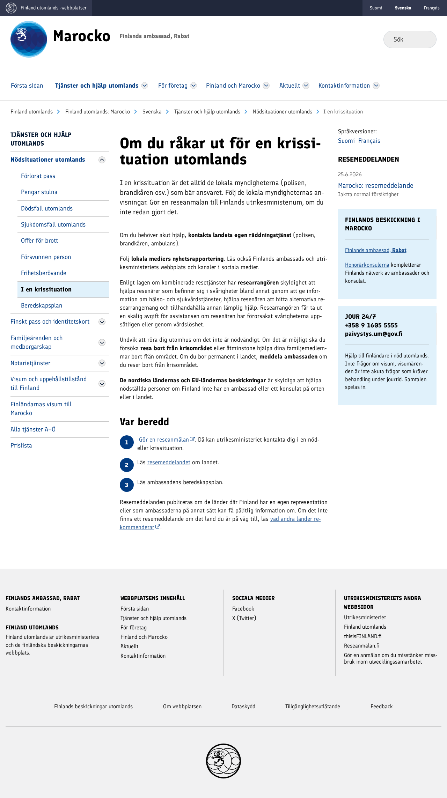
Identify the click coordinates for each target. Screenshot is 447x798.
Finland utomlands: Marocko (97, 111)
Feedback (382, 706)
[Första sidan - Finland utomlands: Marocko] (28, 38)
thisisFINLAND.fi (363, 636)
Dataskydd (243, 706)
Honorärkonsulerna (367, 264)
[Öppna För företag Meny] (194, 86)
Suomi (376, 7)
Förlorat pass (38, 176)
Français (432, 7)
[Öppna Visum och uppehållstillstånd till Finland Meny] (102, 384)
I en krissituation (46, 289)
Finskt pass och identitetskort (49, 321)
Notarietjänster (30, 363)
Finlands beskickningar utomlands (93, 706)
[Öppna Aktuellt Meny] (306, 86)
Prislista (21, 445)
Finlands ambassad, (375, 250)
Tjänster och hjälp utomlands (206, 111)
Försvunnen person (46, 257)
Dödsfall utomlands (47, 208)
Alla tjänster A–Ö (33, 429)
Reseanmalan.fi (362, 645)
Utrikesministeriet (365, 617)
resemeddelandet (168, 462)
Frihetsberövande (43, 273)
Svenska (151, 111)
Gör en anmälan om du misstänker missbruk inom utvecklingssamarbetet (390, 658)
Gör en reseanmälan (164, 439)
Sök (425, 39)
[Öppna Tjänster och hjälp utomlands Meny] (144, 86)
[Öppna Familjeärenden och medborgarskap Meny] (102, 342)
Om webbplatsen (182, 706)
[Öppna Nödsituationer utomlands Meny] (102, 160)
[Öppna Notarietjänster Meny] (102, 363)
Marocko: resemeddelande (375, 185)
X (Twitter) (244, 618)
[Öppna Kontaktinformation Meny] (376, 86)
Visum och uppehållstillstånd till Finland (48, 383)
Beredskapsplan (42, 305)
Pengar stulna (39, 192)
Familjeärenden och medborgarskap (36, 342)
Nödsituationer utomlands (281, 111)
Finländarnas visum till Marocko (41, 408)
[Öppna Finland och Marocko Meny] (266, 86)
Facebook (243, 608)
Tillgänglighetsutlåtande (312, 706)
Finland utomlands (31, 111)
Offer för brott (39, 240)
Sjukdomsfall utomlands (53, 224)
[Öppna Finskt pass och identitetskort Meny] (102, 322)
